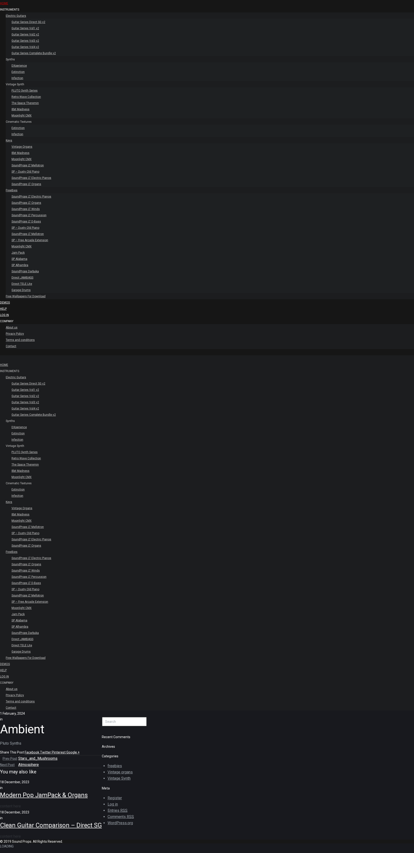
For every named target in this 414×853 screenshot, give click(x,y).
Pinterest (59, 752)
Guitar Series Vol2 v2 (25, 34)
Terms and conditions (20, 340)
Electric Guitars (16, 16)
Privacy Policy (15, 333)
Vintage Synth (119, 778)
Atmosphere (28, 764)
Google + (73, 752)
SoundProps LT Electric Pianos (31, 178)
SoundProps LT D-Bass (26, 221)
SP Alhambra (20, 265)
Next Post (7, 765)
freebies (115, 766)
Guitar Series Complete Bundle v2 (34, 53)
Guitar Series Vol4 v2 (25, 47)
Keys (9, 140)
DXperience (19, 65)
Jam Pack (18, 252)
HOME (4, 3)
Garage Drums (21, 290)
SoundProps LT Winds (26, 209)
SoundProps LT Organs (26, 184)
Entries (117, 810)
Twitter (46, 752)
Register (115, 798)
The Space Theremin (25, 103)
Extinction (18, 72)
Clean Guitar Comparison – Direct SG (51, 825)
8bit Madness (20, 109)
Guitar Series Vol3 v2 (25, 40)
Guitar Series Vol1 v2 (25, 28)
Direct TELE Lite (22, 284)
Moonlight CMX (22, 115)
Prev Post (10, 758)
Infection (17, 78)
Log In (4, 315)
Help (3, 308)
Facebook (32, 752)
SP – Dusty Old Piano (25, 171)
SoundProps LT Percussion (29, 215)
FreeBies (11, 190)
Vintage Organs (22, 146)
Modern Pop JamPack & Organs (44, 795)
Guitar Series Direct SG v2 (28, 22)
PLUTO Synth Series (25, 90)
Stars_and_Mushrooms (38, 758)
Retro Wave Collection (26, 97)
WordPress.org (120, 823)
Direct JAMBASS (22, 277)
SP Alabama (19, 259)
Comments (121, 816)
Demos (5, 302)
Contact (11, 346)
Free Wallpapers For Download (26, 296)
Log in (113, 804)
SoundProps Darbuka (25, 271)
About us (11, 327)
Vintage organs (120, 772)
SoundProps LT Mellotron (28, 165)
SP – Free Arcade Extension (30, 240)
